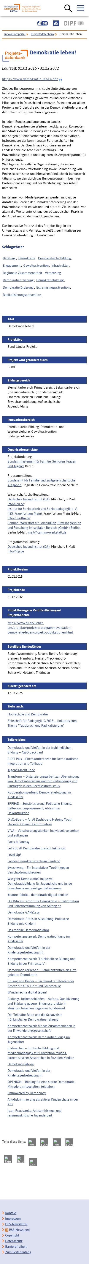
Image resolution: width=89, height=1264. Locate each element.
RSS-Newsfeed (19, 1230)
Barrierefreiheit (16, 1246)
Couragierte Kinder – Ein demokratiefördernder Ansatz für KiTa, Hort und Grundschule (41, 983)
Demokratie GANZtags (24, 912)
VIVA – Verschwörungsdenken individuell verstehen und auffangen (43, 833)
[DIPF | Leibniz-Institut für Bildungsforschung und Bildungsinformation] (74, 23)
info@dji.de (16, 504)
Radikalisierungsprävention (22, 295)
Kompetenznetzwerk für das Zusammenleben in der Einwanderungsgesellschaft (41, 1028)
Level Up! (14, 855)
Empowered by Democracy (27, 1093)
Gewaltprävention (36, 265)
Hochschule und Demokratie (28, 714)
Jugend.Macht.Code (21, 770)
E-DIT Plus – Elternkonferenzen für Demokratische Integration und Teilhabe (43, 761)
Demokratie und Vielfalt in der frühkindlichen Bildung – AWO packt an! (39, 750)
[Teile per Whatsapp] (69, 1142)
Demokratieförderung (18, 287)
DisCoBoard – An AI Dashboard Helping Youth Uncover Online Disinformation (40, 822)
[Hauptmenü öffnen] (81, 8)
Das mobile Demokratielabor (28, 930)
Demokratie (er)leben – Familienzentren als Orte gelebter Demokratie (42, 972)
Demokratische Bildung (54, 258)
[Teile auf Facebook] (44, 1142)
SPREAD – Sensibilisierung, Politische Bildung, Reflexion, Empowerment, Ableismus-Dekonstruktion (40, 808)
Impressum (13, 1218)
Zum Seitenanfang (18, 1252)
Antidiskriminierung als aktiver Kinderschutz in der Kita (43, 1102)
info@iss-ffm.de (19, 518)
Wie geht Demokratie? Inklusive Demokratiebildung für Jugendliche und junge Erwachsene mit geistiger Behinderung (40, 883)
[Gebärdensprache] (42, 23)
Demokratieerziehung (18, 280)
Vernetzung (53, 273)
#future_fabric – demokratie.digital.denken (38, 894)
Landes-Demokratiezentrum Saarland (34, 861)
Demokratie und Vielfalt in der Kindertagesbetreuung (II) (29, 950)
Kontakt (10, 1213)
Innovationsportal (14, 34)
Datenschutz (13, 1241)
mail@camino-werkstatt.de (47, 532)
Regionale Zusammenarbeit (22, 273)
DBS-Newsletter (16, 1224)
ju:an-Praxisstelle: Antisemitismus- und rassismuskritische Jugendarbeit (34, 1113)
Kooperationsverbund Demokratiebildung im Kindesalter (39, 794)
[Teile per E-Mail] (20, 1159)
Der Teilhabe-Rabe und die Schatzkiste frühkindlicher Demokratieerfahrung (35, 1017)
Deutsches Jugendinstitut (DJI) (29, 499)
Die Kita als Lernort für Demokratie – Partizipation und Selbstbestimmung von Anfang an (43, 903)
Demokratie (26, 258)
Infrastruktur (60, 265)
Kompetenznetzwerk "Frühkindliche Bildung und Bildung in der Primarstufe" (41, 961)
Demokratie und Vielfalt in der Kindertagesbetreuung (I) (29, 1073)
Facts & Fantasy (18, 842)
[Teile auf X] (57, 1142)
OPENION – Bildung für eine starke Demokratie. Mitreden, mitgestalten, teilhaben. (41, 1084)
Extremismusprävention (53, 287)
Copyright (12, 1235)
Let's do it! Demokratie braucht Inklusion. (37, 848)
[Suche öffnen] (68, 8)
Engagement (12, 265)
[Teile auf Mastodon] (32, 1142)
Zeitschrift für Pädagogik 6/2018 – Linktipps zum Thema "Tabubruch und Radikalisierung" (42, 723)
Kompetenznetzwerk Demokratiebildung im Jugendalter (39, 1039)
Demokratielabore (21, 1064)
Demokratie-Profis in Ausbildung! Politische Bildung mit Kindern (38, 921)
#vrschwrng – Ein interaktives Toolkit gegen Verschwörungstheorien (38, 870)
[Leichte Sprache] (55, 23)
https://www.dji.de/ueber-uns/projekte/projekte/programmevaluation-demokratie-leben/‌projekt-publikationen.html (40, 627)
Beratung (9, 258)
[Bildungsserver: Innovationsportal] (22, 8)
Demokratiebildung (50, 280)
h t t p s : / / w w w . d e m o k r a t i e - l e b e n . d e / (30, 79)
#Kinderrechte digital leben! (27, 992)
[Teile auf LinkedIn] (8, 1159)
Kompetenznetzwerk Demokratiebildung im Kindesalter (39, 939)
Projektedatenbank (42, 34)
